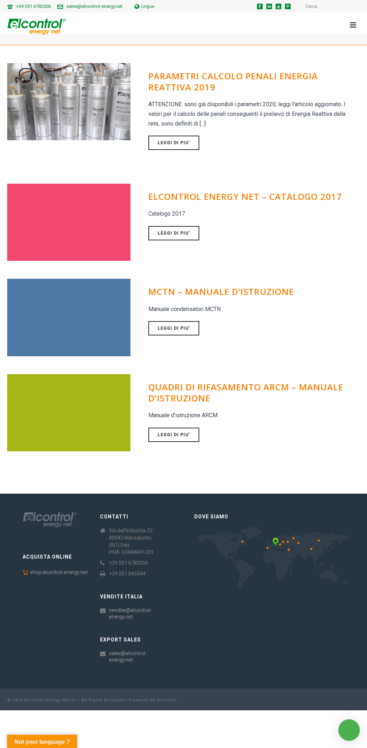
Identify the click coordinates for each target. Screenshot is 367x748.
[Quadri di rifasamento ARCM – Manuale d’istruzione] (68, 412)
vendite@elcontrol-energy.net (130, 613)
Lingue (147, 6)
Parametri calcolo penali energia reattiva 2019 (233, 81)
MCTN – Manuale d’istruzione (221, 291)
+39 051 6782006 (33, 6)
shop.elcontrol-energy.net (59, 572)
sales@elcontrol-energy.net (94, 6)
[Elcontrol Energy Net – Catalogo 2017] (68, 222)
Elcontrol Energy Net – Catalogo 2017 (245, 196)
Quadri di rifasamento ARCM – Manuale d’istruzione (245, 392)
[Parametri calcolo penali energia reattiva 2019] (68, 101)
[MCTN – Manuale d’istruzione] (68, 317)
